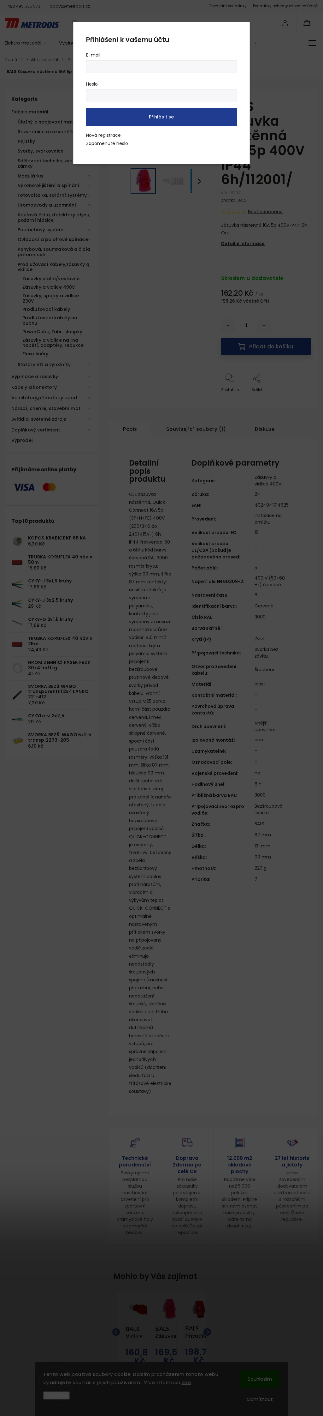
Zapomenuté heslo (107, 143)
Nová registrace (103, 135)
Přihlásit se (161, 117)
